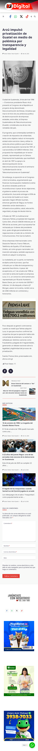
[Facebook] (10, 16)
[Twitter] (21, 16)
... (11, 431)
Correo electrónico (10, 552)
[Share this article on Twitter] (10, 371)
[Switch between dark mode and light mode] (31, 16)
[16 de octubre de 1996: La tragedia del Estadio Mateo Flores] (19, 414)
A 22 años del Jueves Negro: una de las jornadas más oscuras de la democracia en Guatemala (18, 457)
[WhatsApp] (15, 16)
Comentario (8, 523)
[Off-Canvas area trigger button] (3, 16)
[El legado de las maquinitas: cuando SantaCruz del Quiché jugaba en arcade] (19, 479)
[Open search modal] (35, 16)
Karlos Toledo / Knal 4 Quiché (11, 53)
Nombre (7, 546)
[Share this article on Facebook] (4, 371)
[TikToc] (27, 16)
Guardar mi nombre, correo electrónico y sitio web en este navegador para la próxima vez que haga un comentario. (18, 567)
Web (5, 558)
